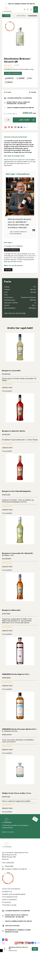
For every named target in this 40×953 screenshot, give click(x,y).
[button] (35, 9)
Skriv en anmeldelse (12, 249)
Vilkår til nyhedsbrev (9, 899)
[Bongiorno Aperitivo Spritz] (20, 411)
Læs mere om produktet (13, 73)
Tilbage (7, 15)
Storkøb (33, 92)
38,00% (10, 82)
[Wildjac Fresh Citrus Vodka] (20, 773)
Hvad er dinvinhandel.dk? (11, 889)
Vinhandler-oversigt (9, 905)
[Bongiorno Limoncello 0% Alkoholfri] (20, 534)
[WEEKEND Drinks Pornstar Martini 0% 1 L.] (20, 710)
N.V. (31, 78)
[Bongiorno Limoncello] (20, 351)
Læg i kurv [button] (24, 120)
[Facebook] (3, 939)
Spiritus (10, 78)
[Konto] (28, 9)
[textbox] (7, 120)
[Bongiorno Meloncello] (20, 590)
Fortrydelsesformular (10, 897)
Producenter (6, 902)
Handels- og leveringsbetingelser (14, 894)
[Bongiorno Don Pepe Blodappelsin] (20, 472)
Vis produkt (7, 391)
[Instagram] (6, 939)
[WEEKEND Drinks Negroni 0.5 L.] (20, 655)
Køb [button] (35, 949)
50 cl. (34, 305)
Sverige (21, 78)
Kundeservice (7, 891)
